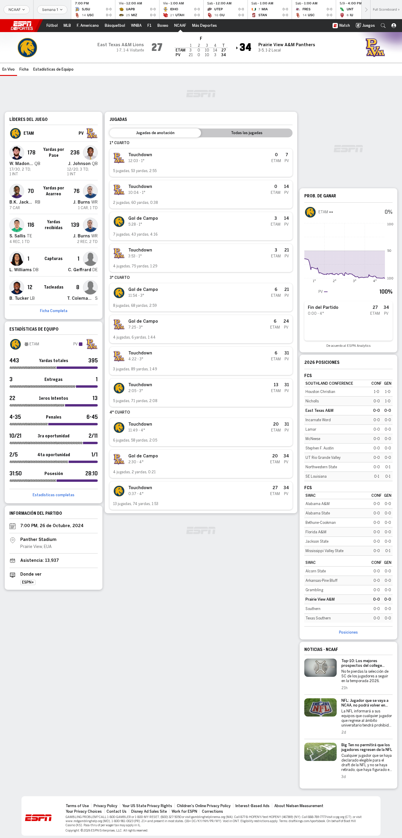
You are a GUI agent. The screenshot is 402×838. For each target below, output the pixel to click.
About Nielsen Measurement (298, 806)
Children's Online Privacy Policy (204, 806)
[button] (383, 25)
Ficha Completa (53, 311)
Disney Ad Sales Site (149, 811)
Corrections (212, 811)
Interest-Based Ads (252, 806)
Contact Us (117, 811)
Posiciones (348, 632)
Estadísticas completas (53, 495)
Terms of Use (77, 806)
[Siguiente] (365, 9)
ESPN (22, 25)
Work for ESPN (184, 811)
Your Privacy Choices (84, 811)
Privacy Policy (105, 806)
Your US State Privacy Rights (147, 806)
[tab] (155, 133)
